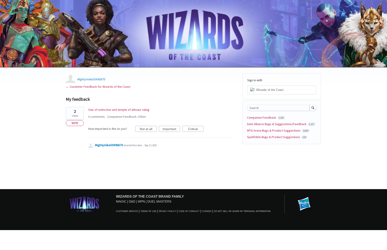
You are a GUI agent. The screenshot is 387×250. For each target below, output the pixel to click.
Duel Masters (159, 201)
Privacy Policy (167, 211)
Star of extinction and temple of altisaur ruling (118, 110)
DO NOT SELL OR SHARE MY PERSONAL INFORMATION (242, 211)
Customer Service (127, 211)
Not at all (148, 129)
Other (142, 117)
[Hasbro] (304, 204)
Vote (75, 123)
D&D (132, 201)
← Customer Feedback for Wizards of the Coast (98, 87)
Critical (196, 129)
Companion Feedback (121, 117)
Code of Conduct (189, 211)
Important (171, 129)
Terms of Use (148, 211)
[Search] (312, 108)
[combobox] (279, 107)
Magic (121, 201)
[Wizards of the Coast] (84, 204)
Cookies (206, 211)
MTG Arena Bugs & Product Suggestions (274, 130)
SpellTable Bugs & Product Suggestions (274, 137)
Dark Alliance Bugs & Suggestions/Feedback (277, 124)
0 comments (96, 117)
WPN (141, 201)
